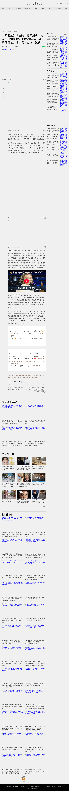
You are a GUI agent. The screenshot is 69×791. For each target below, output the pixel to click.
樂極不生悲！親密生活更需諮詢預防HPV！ (38, 483)
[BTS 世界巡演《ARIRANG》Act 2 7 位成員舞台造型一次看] (35, 589)
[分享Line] (3, 88)
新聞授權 (22, 786)
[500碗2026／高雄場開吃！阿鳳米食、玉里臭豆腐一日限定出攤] (35, 675)
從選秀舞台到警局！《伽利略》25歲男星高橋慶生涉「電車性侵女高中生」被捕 (35, 771)
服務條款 (28, 786)
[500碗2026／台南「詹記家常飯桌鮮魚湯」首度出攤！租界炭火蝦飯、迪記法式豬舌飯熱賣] (12, 675)
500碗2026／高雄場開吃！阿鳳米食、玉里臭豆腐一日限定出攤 (34, 684)
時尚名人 (10, 8)
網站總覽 (60, 786)
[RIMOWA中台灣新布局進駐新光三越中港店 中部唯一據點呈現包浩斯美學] (63, 162)
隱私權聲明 (37, 786)
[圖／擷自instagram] (27, 105)
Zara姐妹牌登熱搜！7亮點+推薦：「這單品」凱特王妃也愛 (53, 130)
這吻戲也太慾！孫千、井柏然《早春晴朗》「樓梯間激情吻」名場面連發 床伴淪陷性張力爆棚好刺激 (12, 422)
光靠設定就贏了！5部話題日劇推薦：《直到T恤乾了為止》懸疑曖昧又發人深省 (34, 749)
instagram (16, 130)
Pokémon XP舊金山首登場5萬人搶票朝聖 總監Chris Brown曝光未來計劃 (12, 620)
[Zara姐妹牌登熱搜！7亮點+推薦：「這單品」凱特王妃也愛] (63, 130)
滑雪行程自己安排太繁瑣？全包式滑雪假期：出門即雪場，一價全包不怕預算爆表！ (8, 484)
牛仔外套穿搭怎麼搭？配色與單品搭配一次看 (52, 155)
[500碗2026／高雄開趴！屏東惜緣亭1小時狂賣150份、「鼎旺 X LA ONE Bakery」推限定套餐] (35, 632)
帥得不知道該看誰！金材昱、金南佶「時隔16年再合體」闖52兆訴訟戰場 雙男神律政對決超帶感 (23, 468)
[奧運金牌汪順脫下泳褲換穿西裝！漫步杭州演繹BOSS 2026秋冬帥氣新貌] (63, 142)
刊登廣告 (9, 786)
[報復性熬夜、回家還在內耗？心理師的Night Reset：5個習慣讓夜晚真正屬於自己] (12, 718)
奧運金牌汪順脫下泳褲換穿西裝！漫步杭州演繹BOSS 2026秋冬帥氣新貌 (53, 143)
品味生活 (50, 8)
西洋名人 (16, 31)
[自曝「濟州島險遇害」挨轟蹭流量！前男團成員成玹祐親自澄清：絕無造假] (12, 697)
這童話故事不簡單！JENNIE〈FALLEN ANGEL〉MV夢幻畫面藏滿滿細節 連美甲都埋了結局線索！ (35, 663)
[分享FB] (3, 83)
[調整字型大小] (3, 97)
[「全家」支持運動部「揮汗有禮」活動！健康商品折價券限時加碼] (35, 610)
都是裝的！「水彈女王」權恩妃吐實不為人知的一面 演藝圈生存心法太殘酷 (12, 663)
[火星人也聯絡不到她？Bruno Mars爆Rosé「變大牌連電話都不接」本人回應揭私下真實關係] (12, 589)
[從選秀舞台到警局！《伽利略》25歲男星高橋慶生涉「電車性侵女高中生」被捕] (35, 761)
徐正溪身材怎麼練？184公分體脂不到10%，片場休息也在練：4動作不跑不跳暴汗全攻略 (12, 555)
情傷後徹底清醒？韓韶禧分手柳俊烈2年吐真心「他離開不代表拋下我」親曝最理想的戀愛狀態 (35, 443)
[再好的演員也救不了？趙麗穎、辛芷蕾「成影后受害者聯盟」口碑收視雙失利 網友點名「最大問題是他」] (12, 433)
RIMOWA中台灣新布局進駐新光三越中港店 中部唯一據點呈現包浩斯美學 (53, 163)
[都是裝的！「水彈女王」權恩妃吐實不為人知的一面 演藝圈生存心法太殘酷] (12, 653)
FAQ (14, 786)
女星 (20, 381)
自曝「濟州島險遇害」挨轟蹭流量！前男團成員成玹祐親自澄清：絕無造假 (12, 706)
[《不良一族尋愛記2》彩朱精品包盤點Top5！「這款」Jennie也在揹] (12, 567)
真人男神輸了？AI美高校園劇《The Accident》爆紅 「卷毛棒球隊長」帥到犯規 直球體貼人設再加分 (38, 501)
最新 (3, 8)
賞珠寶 (42, 8)
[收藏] (3, 93)
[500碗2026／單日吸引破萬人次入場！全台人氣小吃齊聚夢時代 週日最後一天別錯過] (12, 632)
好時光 (35, 8)
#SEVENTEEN (24, 333)
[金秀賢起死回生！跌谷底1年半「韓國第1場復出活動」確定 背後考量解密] (35, 412)
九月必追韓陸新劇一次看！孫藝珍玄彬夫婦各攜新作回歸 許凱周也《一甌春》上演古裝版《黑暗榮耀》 (12, 771)
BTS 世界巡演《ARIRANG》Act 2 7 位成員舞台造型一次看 (35, 598)
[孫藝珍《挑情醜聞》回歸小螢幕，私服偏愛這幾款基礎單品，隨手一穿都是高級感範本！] (63, 136)
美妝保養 (27, 8)
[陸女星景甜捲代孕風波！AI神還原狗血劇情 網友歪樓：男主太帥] (12, 740)
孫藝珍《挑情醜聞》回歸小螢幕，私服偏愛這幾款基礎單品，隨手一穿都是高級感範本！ (52, 137)
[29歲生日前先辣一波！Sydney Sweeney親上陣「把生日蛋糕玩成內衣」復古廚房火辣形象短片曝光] (35, 697)
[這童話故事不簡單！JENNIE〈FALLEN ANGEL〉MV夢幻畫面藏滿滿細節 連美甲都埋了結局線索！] (35, 653)
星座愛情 (58, 8)
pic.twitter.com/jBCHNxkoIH (22, 361)
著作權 (32, 786)
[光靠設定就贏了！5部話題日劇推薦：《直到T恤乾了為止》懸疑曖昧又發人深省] (35, 740)
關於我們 (54, 786)
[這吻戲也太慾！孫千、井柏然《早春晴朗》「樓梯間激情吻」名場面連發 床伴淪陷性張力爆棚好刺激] (12, 412)
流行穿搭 (18, 8)
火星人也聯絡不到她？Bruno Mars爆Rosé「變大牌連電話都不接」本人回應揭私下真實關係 (12, 599)
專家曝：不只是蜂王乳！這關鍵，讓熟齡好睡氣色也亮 (8, 468)
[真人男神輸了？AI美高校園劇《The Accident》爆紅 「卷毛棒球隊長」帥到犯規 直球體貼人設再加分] (35, 718)
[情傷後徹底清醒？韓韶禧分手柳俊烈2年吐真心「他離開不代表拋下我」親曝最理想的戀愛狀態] (35, 433)
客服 (17, 786)
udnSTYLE (4, 31)
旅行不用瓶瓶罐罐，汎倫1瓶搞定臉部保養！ (38, 467)
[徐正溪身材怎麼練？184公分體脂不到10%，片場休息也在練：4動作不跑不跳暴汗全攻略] (12, 546)
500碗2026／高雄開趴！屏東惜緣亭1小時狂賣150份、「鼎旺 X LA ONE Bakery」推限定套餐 (35, 642)
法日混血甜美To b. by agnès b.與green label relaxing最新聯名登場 (53, 149)
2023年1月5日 (37, 366)
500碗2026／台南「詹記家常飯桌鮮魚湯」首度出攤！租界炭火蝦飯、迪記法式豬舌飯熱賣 (12, 685)
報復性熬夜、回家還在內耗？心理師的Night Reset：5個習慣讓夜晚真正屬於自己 (12, 728)
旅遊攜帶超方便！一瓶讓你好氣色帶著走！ (8, 500)
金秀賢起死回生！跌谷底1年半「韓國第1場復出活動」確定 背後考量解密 (35, 422)
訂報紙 (48, 786)
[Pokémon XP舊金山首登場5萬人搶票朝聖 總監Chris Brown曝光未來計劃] (12, 610)
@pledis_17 (28, 356)
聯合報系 (44, 786)
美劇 (15, 381)
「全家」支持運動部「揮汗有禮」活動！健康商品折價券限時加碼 (35, 619)
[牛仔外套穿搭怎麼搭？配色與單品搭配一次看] (63, 155)
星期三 (10, 381)
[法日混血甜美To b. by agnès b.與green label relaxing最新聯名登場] (63, 149)
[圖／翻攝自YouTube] (24, 63)
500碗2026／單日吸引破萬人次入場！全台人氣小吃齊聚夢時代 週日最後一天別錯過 (12, 642)
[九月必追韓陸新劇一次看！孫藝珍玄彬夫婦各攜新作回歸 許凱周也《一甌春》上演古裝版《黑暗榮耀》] (12, 761)
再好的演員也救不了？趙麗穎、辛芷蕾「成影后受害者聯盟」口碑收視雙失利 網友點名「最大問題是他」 (12, 443)
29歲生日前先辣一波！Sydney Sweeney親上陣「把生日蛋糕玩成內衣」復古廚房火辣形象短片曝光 (34, 706)
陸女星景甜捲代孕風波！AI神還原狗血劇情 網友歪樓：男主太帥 (23, 501)
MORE (65, 34)
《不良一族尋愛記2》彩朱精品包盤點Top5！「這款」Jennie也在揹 (12, 576)
